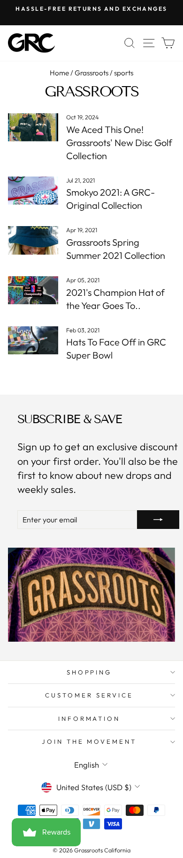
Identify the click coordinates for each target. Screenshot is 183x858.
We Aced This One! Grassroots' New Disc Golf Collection (119, 142)
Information (89, 718)
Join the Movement (89, 741)
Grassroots (91, 72)
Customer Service (89, 695)
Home (59, 72)
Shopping (89, 672)
